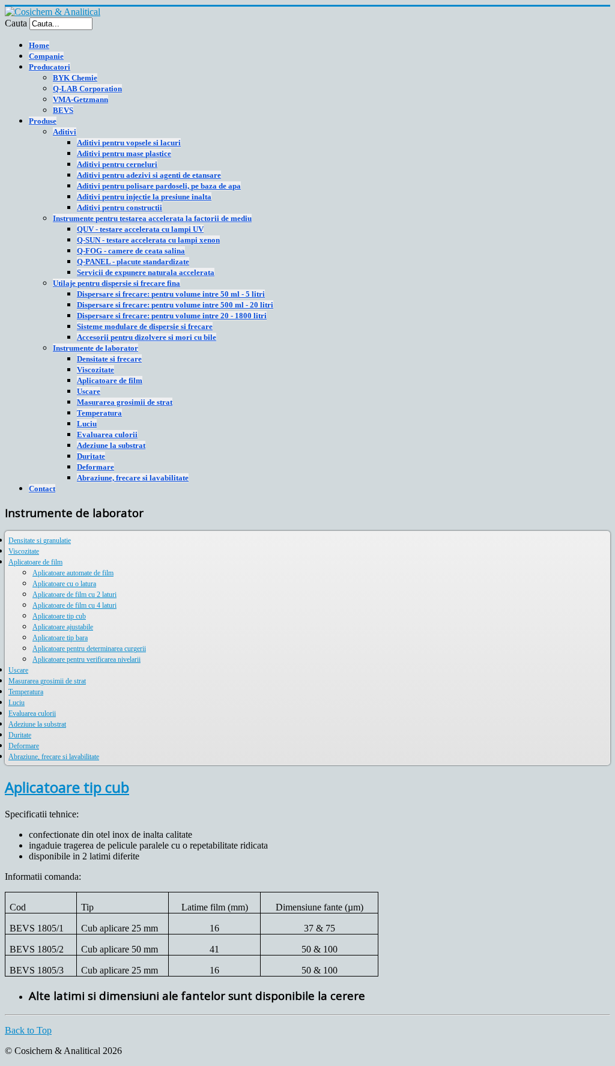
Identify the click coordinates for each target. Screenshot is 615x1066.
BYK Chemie (75, 77)
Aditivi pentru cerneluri (117, 164)
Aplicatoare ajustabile (62, 627)
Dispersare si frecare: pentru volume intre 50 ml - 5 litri (171, 293)
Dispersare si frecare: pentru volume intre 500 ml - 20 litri (175, 304)
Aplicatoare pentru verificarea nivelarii (86, 659)
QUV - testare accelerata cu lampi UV (140, 229)
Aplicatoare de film (109, 380)
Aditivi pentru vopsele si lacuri (129, 142)
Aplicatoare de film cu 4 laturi (74, 605)
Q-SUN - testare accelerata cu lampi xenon (148, 239)
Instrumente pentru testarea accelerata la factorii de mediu (152, 218)
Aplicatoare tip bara (60, 638)
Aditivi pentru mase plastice (124, 153)
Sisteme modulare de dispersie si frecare (145, 326)
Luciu (87, 423)
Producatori (49, 66)
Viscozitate (95, 369)
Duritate (91, 456)
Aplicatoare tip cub (59, 616)
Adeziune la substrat (111, 445)
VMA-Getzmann (80, 99)
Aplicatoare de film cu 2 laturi (74, 594)
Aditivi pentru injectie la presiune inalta (144, 196)
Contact (42, 488)
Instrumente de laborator (95, 348)
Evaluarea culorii (107, 434)
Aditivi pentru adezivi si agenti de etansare (149, 175)
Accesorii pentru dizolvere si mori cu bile (146, 337)
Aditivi (64, 131)
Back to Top (28, 1030)
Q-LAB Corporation (87, 88)
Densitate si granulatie (39, 540)
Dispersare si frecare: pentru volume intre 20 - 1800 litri (172, 315)
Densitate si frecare (109, 358)
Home (39, 45)
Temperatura (99, 412)
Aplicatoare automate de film (73, 573)
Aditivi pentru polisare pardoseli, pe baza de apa (159, 185)
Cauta (16, 23)
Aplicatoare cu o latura (64, 584)
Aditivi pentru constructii (119, 207)
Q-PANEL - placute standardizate (133, 261)
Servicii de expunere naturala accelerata (145, 272)
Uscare (88, 391)
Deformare (95, 466)
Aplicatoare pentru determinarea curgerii (89, 648)
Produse (42, 121)
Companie (46, 56)
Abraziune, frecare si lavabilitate (133, 477)
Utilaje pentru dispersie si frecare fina (116, 283)
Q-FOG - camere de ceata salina (131, 250)
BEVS (63, 110)
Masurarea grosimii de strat (124, 402)
